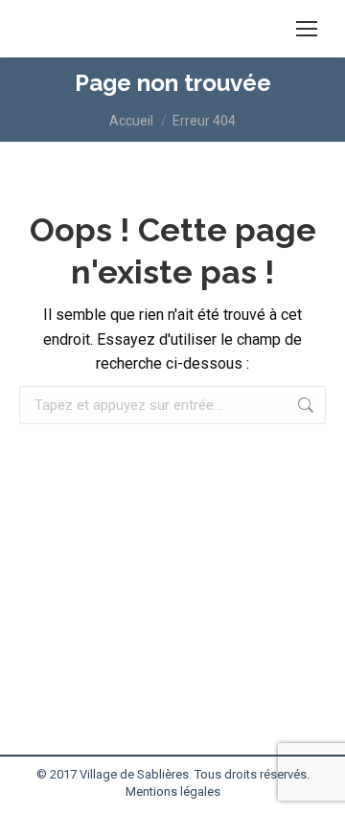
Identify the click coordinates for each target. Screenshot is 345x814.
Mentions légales (173, 791)
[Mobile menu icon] (307, 29)
